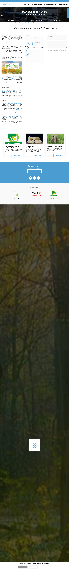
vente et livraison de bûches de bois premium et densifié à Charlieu (12, 91)
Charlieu (15, 22)
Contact (66, 0)
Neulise (27, 57)
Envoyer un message (34, 171)
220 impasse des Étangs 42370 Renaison (35, 20)
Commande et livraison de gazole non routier (33, 41)
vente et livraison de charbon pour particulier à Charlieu (12, 103)
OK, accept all (23, 566)
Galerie (61, 0)
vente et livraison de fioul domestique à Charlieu (12, 97)
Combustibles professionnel (50, 4)
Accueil (52, 0)
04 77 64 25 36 (11, 20)
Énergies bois (26, 4)
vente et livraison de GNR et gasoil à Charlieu (12, 110)
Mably (27, 55)
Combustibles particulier (37, 4)
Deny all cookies (33, 566)
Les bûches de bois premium (54, 146)
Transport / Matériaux (63, 4)
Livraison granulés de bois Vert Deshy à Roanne (13, 147)
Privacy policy (48, 566)
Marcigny (27, 56)
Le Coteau (27, 54)
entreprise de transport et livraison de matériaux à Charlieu (12, 123)
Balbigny (27, 50)
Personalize (41, 566)
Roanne (27, 60)
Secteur (11, 22)
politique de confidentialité (61, 51)
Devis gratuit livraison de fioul (30, 44)
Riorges (27, 59)
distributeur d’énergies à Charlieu (15, 33)
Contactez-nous (57, 20)
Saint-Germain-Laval (29, 61)
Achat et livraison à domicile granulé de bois (33, 37)
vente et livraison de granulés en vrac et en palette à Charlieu (12, 84)
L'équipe (56, 0)
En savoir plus (17, 155)
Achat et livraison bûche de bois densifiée (33, 38)
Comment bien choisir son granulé (33, 147)
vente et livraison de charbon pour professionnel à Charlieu (12, 116)
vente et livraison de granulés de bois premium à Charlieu (12, 78)
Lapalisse (27, 53)
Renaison (27, 58)
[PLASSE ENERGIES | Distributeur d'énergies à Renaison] (6, 4)
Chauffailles (27, 52)
